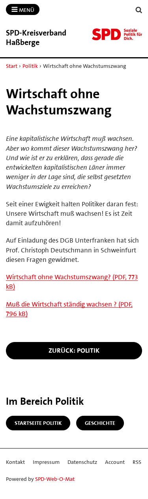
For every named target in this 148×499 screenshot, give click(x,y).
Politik (30, 65)
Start (11, 65)
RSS (137, 461)
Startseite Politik (38, 422)
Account (115, 461)
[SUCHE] (138, 10)
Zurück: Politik (74, 350)
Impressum (46, 461)
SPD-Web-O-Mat (55, 478)
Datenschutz (82, 461)
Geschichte (100, 422)
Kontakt (15, 461)
